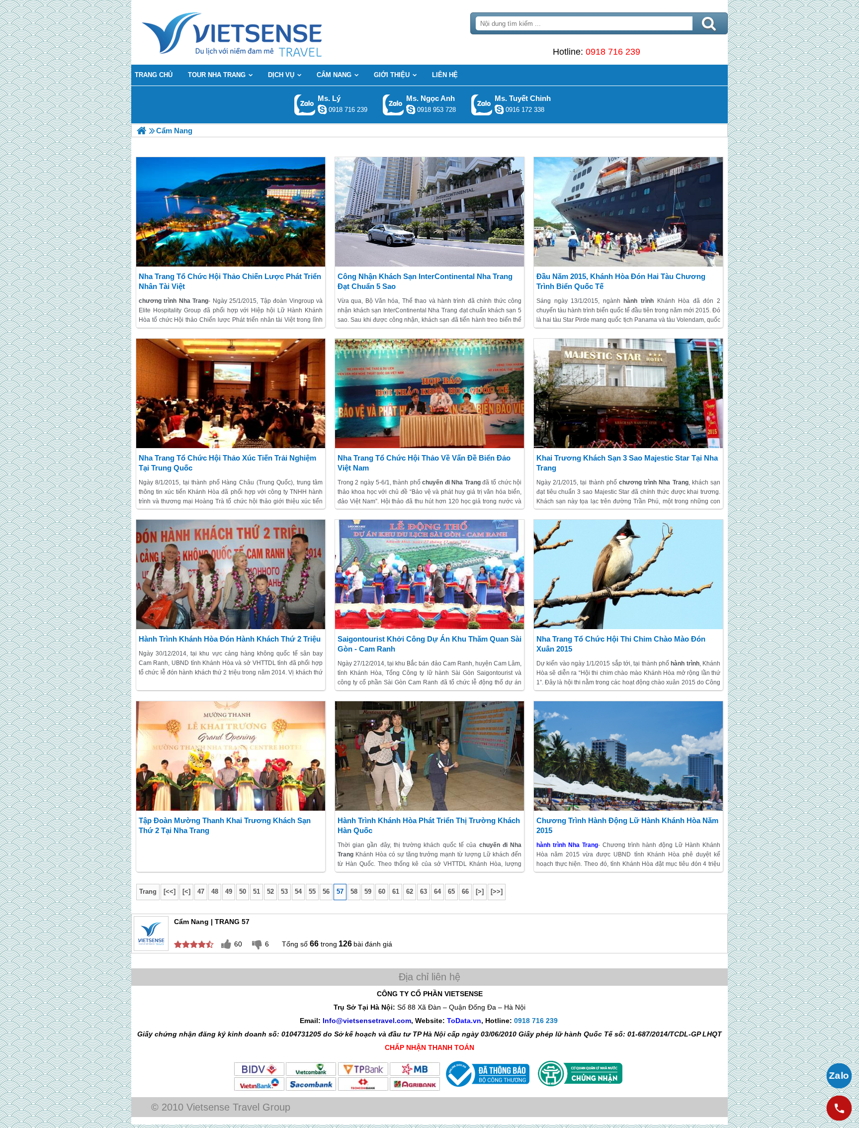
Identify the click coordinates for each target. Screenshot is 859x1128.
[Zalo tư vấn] (839, 1075)
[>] (480, 891)
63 (423, 891)
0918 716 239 (613, 52)
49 (228, 891)
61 (395, 891)
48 (214, 891)
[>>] (497, 891)
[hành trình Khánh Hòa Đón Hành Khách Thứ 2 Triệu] (230, 574)
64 (437, 891)
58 (353, 891)
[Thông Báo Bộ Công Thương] (486, 1089)
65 (451, 891)
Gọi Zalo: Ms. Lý (305, 105)
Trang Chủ (256, 32)
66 (465, 891)
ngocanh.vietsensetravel (411, 109)
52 (270, 891)
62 (409, 891)
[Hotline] (839, 1108)
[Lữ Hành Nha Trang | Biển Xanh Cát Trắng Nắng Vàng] (141, 130)
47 (200, 891)
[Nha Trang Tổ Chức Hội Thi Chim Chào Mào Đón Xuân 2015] (628, 574)
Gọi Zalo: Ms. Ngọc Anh (393, 105)
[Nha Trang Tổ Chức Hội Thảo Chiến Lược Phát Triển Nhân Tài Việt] (230, 212)
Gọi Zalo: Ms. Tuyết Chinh (482, 105)
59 (367, 891)
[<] (186, 891)
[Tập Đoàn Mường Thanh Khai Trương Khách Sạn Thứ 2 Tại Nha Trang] (230, 756)
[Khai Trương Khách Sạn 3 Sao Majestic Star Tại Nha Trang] (628, 393)
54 (298, 891)
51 (256, 891)
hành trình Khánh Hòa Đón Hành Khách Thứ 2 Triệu (230, 639)
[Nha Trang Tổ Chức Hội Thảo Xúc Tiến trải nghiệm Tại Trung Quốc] (230, 393)
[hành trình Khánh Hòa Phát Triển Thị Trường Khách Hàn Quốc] (429, 756)
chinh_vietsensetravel (499, 109)
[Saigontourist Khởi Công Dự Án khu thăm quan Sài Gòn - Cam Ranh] (429, 574)
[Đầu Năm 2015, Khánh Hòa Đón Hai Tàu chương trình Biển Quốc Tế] (628, 212)
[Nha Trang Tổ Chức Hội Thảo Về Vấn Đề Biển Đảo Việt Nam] (429, 393)
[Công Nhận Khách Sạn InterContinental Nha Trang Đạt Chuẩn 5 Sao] (429, 212)
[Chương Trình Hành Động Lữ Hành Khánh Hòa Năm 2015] (628, 756)
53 (284, 891)
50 (242, 891)
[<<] (169, 891)
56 (326, 891)
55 (312, 891)
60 (381, 891)
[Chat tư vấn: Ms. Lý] (322, 109)
